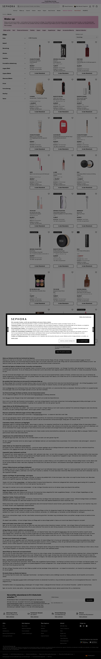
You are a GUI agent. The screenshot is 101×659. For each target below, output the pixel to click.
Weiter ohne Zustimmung (85, 316)
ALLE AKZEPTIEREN (83, 340)
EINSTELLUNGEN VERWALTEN (67, 340)
